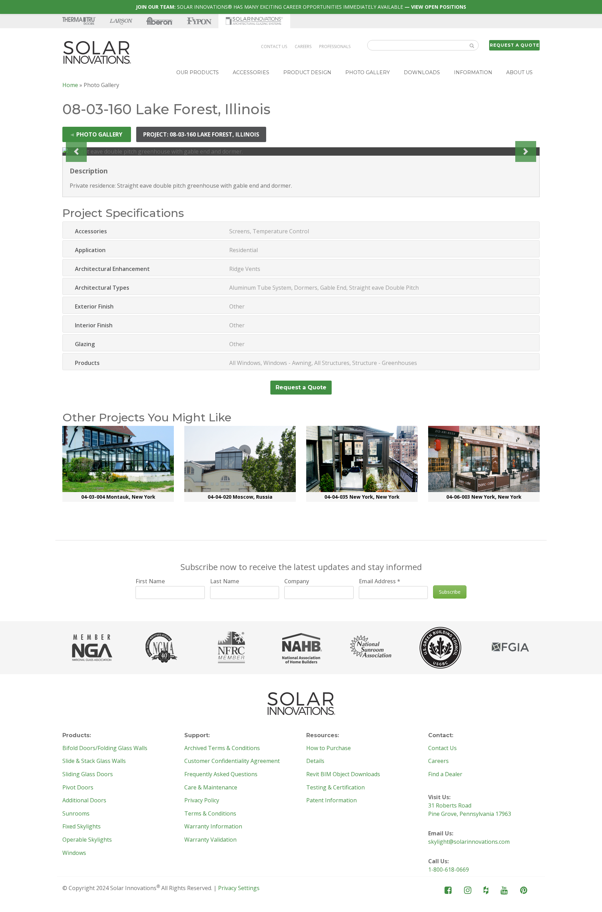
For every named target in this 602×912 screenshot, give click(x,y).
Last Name (224, 581)
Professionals (334, 46)
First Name (150, 581)
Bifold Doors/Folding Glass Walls (104, 748)
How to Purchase (328, 748)
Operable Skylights (87, 840)
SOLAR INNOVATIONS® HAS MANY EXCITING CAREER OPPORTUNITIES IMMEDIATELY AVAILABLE (301, 6)
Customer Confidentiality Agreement (232, 761)
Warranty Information (213, 827)
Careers (303, 46)
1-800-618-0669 (448, 869)
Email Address (379, 581)
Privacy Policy (201, 800)
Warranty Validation (210, 840)
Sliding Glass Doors (87, 774)
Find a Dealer (445, 774)
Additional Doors (84, 800)
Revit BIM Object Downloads (343, 774)
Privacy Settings (239, 888)
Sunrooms (76, 814)
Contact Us (274, 46)
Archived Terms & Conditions (222, 748)
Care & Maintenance (210, 788)
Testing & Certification (335, 788)
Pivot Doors (77, 788)
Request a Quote (514, 45)
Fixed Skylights (81, 827)
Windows (74, 853)
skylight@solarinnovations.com (469, 841)
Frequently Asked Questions (220, 774)
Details (315, 761)
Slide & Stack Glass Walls (94, 761)
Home (70, 85)
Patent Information (331, 800)
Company (296, 581)
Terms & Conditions (210, 814)
